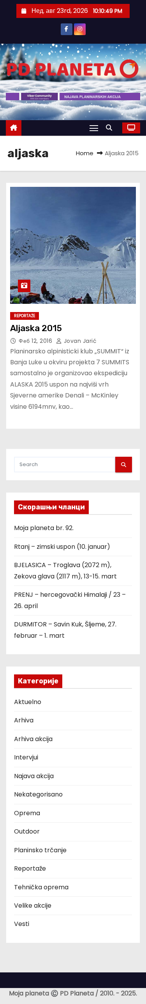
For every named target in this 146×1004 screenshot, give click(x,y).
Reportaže (24, 316)
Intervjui (26, 757)
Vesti (21, 923)
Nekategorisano (38, 794)
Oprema (27, 813)
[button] (111, 127)
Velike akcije (32, 905)
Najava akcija (34, 776)
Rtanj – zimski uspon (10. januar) (62, 546)
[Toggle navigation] (94, 127)
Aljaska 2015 (36, 328)
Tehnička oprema (41, 887)
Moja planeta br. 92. (44, 527)
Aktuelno (27, 701)
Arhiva (23, 720)
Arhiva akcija (33, 738)
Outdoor (27, 831)
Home (84, 153)
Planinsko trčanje (40, 850)
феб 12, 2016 (36, 341)
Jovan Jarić (79, 341)
